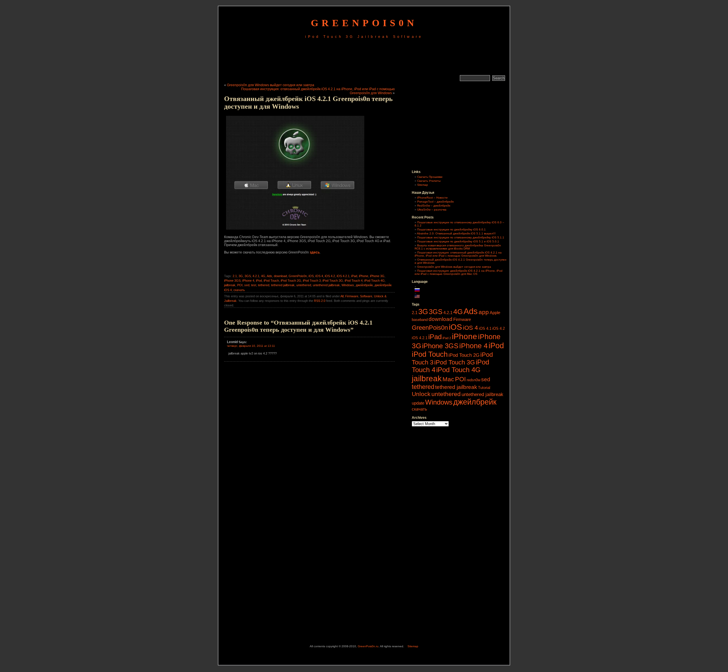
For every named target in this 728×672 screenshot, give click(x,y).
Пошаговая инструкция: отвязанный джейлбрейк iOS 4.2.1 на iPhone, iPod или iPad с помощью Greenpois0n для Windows (458, 254)
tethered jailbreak (283, 285)
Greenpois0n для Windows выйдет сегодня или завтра (270, 85)
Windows (348, 285)
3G (241, 276)
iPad (354, 276)
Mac (448, 379)
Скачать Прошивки (429, 176)
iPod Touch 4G (374, 280)
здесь (315, 252)
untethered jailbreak (326, 285)
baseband (420, 320)
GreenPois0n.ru (368, 646)
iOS (311, 276)
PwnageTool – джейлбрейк (435, 201)
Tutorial (484, 388)
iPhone (363, 276)
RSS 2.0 (319, 300)
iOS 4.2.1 (343, 276)
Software (366, 296)
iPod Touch (271, 280)
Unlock (421, 394)
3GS (248, 276)
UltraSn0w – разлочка (431, 209)
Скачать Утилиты (428, 180)
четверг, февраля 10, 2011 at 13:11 (251, 345)
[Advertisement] (364, 58)
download (280, 276)
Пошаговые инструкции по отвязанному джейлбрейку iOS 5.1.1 (460, 237)
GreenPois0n (364, 23)
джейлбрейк (364, 285)
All (342, 296)
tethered (263, 285)
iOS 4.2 (330, 276)
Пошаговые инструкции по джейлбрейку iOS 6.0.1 (451, 229)
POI (240, 285)
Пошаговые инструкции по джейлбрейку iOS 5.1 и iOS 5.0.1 (458, 241)
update (418, 403)
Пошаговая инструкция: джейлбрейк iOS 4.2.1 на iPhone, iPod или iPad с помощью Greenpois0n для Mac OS (458, 272)
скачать (239, 290)
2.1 (235, 276)
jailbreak (229, 285)
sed (246, 285)
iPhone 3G (377, 276)
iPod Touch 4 (354, 280)
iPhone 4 (248, 280)
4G (263, 276)
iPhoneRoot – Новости (432, 197)
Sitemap (422, 184)
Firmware (351, 296)
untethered (303, 285)
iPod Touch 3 (312, 280)
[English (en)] (420, 296)
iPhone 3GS (232, 280)
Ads (269, 276)
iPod (259, 280)
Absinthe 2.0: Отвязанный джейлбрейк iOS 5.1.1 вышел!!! (456, 233)
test (253, 285)
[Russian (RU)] (420, 290)
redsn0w (473, 380)
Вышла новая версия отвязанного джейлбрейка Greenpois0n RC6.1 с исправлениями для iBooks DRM (458, 247)
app (484, 312)
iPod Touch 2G (291, 280)
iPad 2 (446, 338)
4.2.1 (256, 276)
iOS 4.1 (485, 328)
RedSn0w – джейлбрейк (433, 205)
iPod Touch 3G (332, 280)
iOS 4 (319, 276)
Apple (495, 312)
